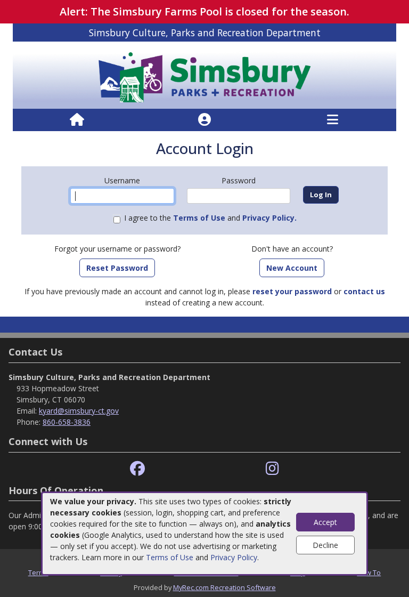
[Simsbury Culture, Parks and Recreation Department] (204, 74)
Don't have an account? (292, 249)
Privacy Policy (233, 557)
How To (369, 572)
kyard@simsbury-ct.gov (79, 411)
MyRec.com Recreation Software (224, 587)
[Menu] (332, 120)
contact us (364, 291)
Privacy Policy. (269, 218)
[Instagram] (272, 469)
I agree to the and (210, 218)
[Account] (204, 120)
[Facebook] (137, 469)
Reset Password (117, 268)
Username (122, 180)
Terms (38, 572)
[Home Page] (77, 120)
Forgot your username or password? (117, 249)
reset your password (292, 291)
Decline (325, 545)
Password (239, 180)
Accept (325, 522)
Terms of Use (169, 557)
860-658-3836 (67, 422)
